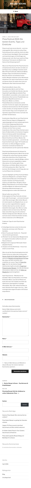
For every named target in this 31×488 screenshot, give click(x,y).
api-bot (16, 36)
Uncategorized (10, 299)
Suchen (4, 401)
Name (4, 338)
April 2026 (5, 464)
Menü (16, 11)
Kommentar (6, 317)
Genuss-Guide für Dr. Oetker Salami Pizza (13, 256)
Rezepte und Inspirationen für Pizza (18, 258)
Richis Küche (18, 4)
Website (4, 355)
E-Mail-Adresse (7, 346)
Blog (3, 474)
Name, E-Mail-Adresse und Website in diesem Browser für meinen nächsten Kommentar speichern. (14, 365)
